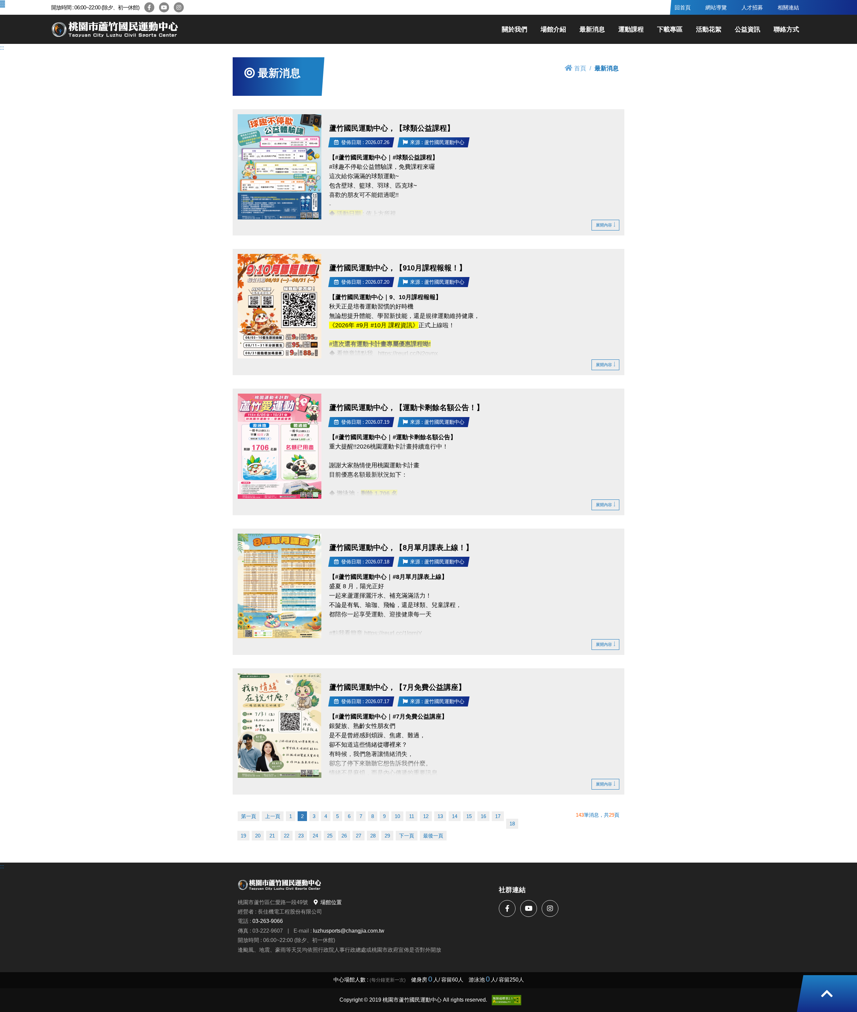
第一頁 (248, 816)
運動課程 (631, 29)
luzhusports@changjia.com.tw (348, 931)
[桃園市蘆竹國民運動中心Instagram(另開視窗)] (179, 7)
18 (512, 823)
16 (483, 816)
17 (497, 816)
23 (301, 835)
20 (257, 835)
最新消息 (592, 29)
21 (272, 835)
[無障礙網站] (506, 1000)
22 (286, 835)
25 (329, 835)
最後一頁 (433, 835)
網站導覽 (716, 7)
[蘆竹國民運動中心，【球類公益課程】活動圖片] (279, 166)
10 (397, 816)
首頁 (580, 68)
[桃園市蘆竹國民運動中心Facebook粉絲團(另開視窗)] (149, 7)
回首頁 (683, 7)
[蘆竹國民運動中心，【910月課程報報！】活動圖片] (279, 306)
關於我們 (514, 29)
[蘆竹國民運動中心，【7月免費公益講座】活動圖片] (279, 725)
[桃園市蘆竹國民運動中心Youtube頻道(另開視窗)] (164, 7)
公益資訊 (747, 29)
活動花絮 (708, 29)
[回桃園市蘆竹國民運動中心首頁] (114, 29)
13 (440, 816)
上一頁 (272, 816)
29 (387, 835)
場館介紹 (553, 29)
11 (411, 816)
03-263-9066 (267, 921)
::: (2, 4)
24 (315, 835)
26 (344, 835)
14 (454, 816)
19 (243, 835)
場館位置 (331, 902)
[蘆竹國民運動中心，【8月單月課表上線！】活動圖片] (279, 586)
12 (425, 816)
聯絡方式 (786, 29)
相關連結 (788, 7)
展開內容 (604, 224)
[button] (827, 993)
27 (358, 835)
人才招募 (752, 7)
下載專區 (670, 29)
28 (373, 835)
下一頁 (406, 835)
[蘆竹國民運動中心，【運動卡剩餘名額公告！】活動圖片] (279, 446)
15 (469, 816)
